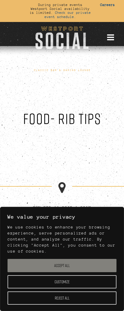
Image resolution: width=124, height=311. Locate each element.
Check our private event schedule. (68, 15)
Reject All (62, 298)
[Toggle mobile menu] (110, 37)
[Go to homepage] (62, 37)
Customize (62, 282)
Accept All (62, 266)
